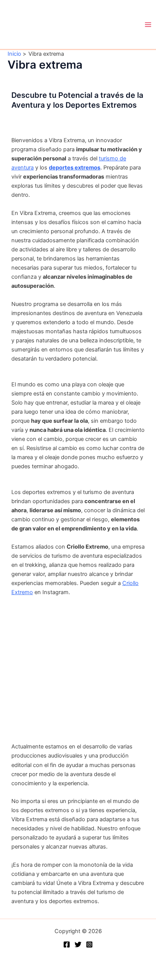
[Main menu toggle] (148, 25)
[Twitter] (78, 944)
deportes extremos (74, 167)
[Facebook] (66, 944)
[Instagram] (89, 944)
